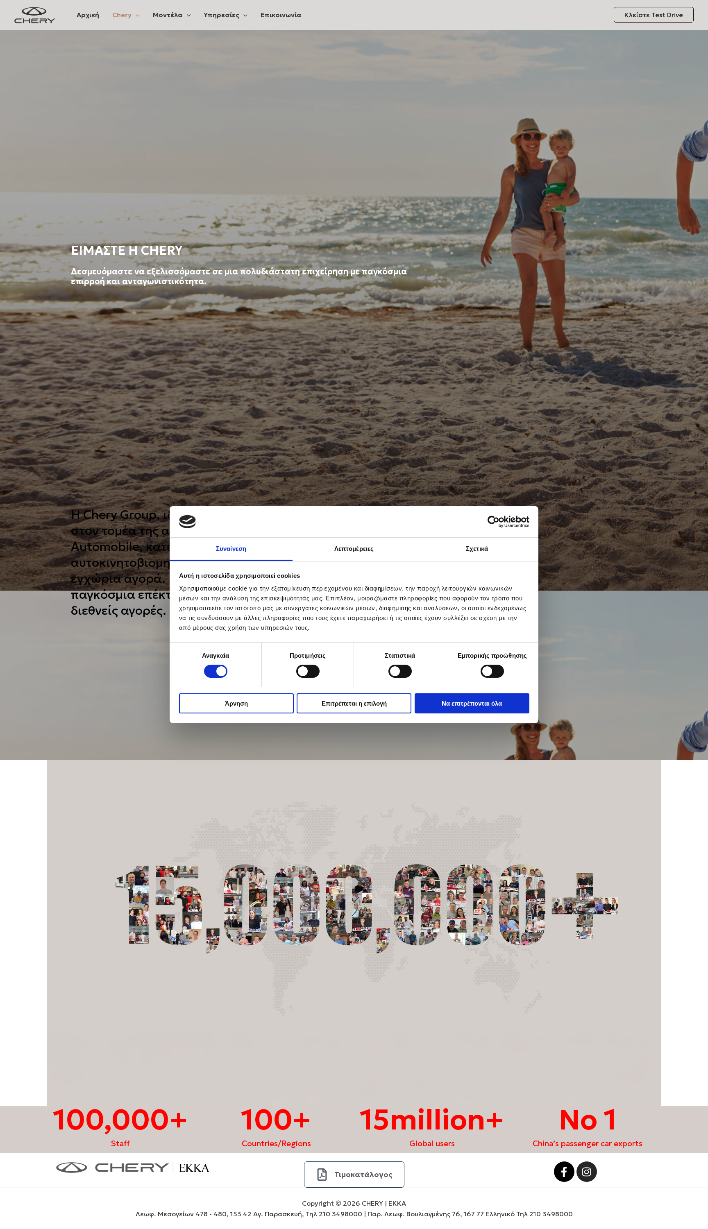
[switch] (308, 671)
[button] (136, 14)
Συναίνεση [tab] (231, 548)
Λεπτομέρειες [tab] (354, 548)
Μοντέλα (168, 15)
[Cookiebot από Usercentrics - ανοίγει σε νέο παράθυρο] (493, 522)
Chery (122, 15)
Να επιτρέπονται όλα (472, 703)
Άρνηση (236, 703)
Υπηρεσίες (221, 15)
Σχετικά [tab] (477, 548)
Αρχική (88, 15)
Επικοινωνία (281, 15)
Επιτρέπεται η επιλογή (354, 703)
